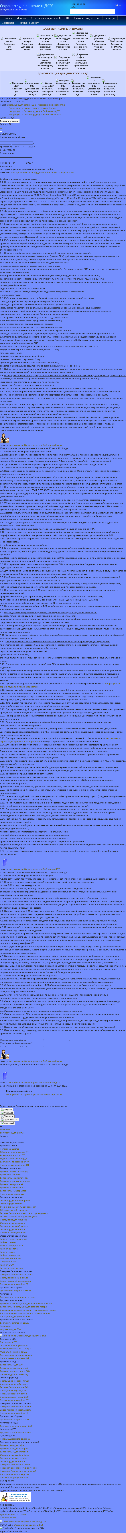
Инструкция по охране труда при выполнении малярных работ (43, 172)
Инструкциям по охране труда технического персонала (34, 1094)
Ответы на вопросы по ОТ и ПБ (50, 17)
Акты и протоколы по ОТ (12, 1155)
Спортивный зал (8, 1261)
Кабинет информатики (11, 1245)
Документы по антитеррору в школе (18, 1297)
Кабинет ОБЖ (7, 1265)
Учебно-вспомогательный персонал (18, 1207)
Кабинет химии (7, 1252)
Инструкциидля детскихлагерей (27, 47)
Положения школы (9, 1149)
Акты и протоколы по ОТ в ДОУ (16, 1348)
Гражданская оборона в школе (15, 1290)
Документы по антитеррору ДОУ (16, 1426)
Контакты (8, 22)
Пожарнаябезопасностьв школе (81, 47)
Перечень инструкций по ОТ (14, 1232)
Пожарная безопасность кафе (15, 1464)
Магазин (21, 17)
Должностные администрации (15, 1181)
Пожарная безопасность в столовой (18, 1471)
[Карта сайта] (23, 1521)
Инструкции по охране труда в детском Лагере (32, 108)
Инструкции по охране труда (14, 1381)
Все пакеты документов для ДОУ (10, 1327)
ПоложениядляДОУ (16, 91)
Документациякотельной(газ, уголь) (63, 66)
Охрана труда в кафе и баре (14, 1455)
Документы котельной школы (14, 1323)
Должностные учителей (12, 1184)
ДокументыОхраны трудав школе (63, 47)
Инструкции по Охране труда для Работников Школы (35, 114)
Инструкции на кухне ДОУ (13, 1390)
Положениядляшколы (9, 47)
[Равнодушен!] (1, 131)
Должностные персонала (12, 1187)
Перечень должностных (12, 1194)
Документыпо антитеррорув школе (45, 66)
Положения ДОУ (8, 1342)
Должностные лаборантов (13, 1190)
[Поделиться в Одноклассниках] (9, 1119)
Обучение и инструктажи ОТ (14, 1152)
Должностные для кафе (12, 1445)
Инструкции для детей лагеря (15, 1316)
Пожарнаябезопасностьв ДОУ (63, 91)
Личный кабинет (29, 22)
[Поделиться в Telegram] (6, 1109)
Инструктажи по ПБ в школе (14, 1277)
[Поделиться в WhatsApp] (7, 1113)
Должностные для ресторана (14, 1448)
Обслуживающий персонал (14, 1210)
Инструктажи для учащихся (14, 1219)
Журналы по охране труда (13, 1158)
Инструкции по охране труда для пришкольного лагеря (28, 1310)
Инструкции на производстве (14, 1474)
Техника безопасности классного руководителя (24, 1213)
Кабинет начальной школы (13, 1239)
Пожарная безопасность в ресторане (18, 1468)
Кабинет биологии (9, 1248)
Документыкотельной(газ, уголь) (109, 91)
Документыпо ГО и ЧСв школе (116, 47)
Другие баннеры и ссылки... (14, 1514)
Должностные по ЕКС (11, 1174)
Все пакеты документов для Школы (12, 1131)
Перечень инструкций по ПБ (14, 1284)
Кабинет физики (8, 1242)
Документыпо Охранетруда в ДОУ (47, 91)
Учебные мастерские (10, 1258)
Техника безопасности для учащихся (18, 1216)
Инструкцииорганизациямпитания (81, 66)
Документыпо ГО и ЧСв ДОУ (78, 91)
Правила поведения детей (13, 1393)
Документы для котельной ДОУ (15, 1432)
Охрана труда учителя (11, 1203)
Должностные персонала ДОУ (15, 1371)
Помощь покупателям (87, 17)
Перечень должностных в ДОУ (15, 1374)
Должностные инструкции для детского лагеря (23, 1306)
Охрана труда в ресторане (13, 1458)
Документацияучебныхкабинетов (99, 47)
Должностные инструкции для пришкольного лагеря (26, 1303)
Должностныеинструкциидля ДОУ (32, 91)
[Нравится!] (1, 128)
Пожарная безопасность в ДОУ (15, 1406)
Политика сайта (8, 1517)
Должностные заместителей (14, 1178)
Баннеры (110, 17)
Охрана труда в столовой (13, 1229)
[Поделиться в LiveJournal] (7, 1123)
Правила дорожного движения (15, 1439)
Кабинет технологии (10, 1255)
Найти (73, 7)
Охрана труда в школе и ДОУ (26, 5)
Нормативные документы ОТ (14, 1165)
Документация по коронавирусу (16, 1355)
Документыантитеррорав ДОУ (94, 91)
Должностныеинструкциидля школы (45, 47)
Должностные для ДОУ (11, 1364)
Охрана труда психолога (12, 1223)
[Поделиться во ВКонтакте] (7, 1116)
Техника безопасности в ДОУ (14, 1387)
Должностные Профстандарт (14, 1171)
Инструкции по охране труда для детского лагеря (25, 1313)
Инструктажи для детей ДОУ (14, 1397)
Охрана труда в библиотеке (14, 1226)
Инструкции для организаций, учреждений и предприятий (36, 105)
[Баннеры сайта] (23, 1335)
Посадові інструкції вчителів (14, 1477)
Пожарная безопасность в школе (16, 1274)
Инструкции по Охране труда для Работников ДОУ (34, 111)
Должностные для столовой (14, 1451)
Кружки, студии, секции (11, 1268)
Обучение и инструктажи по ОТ (16, 1345)
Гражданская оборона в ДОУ (14, 1419)
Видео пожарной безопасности (15, 1281)
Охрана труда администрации (15, 1200)
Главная (7, 17)
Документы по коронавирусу (14, 1161)
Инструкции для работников (14, 1384)
